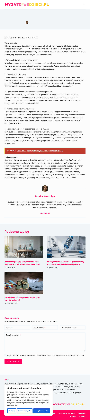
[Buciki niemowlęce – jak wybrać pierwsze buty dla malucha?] (23, 283)
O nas (53, 413)
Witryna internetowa (69, 327)
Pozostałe (61, 22)
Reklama (73, 416)
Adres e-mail (39, 327)
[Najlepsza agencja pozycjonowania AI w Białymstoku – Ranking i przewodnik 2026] (23, 247)
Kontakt (82, 416)
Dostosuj (12, 411)
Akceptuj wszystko (42, 411)
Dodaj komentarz (13, 335)
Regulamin (82, 413)
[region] (28, 400)
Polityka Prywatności (66, 413)
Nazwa (9, 327)
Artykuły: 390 (45, 213)
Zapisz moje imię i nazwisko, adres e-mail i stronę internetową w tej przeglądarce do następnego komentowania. (46, 355)
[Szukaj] (85, 4)
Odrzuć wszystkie (24, 411)
